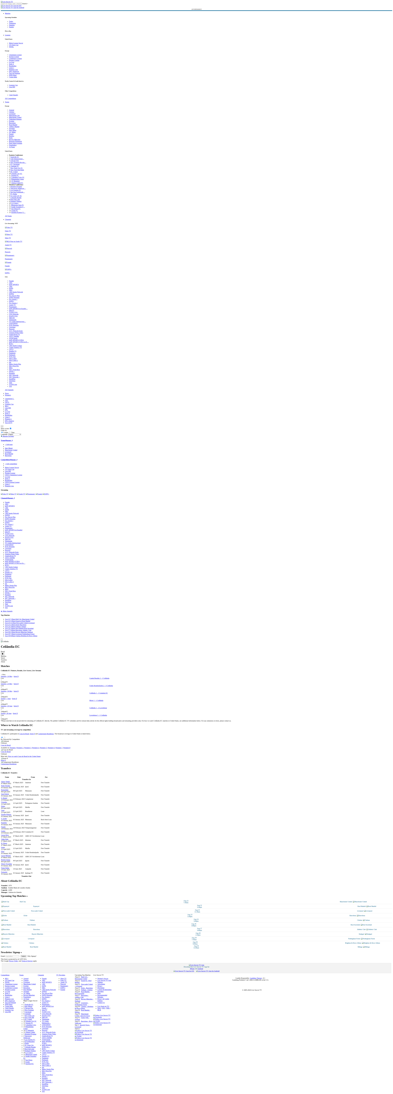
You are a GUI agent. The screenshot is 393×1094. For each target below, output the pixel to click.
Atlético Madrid (14, 127)
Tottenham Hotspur (15, 119)
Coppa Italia (13, 77)
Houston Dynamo (16, 186)
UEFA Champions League (13, 475)
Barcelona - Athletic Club (82, 996)
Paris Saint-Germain (15, 143)
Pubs (99, 993)
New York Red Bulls (17, 170)
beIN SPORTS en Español (13, 530)
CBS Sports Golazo (15, 346)
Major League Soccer (16, 43)
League (5, 432)
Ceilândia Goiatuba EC (98, 693)
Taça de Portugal (14, 73)
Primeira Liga (13, 69)
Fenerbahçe (13, 145)
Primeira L (8, 419)
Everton (11, 121)
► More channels (6, 611)
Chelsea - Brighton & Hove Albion (84, 1007)
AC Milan (12, 132)
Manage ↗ (9, 440)
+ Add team (9, 444)
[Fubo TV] (5, 494)
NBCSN (12, 318)
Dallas (27, 1043)
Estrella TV (13, 351)
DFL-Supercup (14, 71)
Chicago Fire (14, 161)
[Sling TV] (13, 494)
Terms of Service (27, 961)
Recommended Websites (102, 996)
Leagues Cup (13, 85)
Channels (8, 219)
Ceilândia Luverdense (98, 708)
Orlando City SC (16, 173)
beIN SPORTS (14, 284)
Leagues (7, 35)
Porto (11, 138)
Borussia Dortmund (15, 141)
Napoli (11, 134)
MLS (6, 406)
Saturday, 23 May (6, 684)
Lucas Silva (5, 835)
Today (11, 21)
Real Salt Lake (15, 199)
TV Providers (60, 975)
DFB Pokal (12, 75)
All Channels (9, 390)
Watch (3, 658)
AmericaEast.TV (14, 334)
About (3, 662)
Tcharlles (4, 802)
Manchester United (15, 117)
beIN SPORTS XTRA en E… (19, 342)
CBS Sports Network (16, 292)
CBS (10, 286)
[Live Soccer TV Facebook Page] (84, 1032)
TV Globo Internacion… (46, 1022)
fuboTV (11, 310)
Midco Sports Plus (15, 364)
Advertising (101, 984)
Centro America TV (15, 347)
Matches (7, 13)
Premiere (12, 373)
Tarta (2, 810)
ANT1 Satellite (14, 336)
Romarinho (4, 790)
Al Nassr (12, 147)
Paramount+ (13, 307)
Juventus (12, 128)
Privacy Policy (13, 961)
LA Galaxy (14, 203)
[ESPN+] (46, 494)
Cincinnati (28, 1012)
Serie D (16, 676)
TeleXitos (12, 381)
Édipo (3, 806)
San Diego (28, 1060)
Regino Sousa (5, 860)
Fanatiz (11, 281)
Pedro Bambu (5, 786)
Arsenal (11, 110)
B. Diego (4, 843)
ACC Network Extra (16, 331)
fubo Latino (13, 358)
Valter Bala (4, 839)
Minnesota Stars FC (17, 205)
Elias (2, 851)
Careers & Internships (104, 990)
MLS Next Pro (14, 366)
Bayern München (14, 139)
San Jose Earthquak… (17, 192)
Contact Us (101, 1002)
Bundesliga (12, 66)
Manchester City (14, 115)
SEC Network (13, 375)
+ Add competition (11, 464)
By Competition (14, 739)
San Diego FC (16, 209)
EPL (6, 410)
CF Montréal (15, 181)
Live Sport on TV (103, 1006)
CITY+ (11, 349)
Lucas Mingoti (6, 856)
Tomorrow (12, 23)
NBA (99, 1008)
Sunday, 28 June (6, 713)
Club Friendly (13, 95)
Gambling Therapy (256, 978)
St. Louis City (29, 1045)
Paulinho (4, 823)
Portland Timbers (15, 201)
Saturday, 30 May (6, 691)
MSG (11, 368)
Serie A (11, 64)
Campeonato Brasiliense (46, 734)
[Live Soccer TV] (7, 2)
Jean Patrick (5, 794)
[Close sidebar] (1, 639)
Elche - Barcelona (87, 988)
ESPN (11, 288)
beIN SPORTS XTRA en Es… (15, 563)
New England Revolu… (18, 162)
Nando (3, 827)
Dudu (3, 847)
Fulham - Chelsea (86, 990)
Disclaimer (100, 988)
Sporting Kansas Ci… (18, 212)
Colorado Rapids (15, 198)
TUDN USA (13, 312)
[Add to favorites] (2, 654)
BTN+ (11, 344)
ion (10, 362)
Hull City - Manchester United (81, 978)
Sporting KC (29, 1064)
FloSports (12, 355)
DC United (14, 172)
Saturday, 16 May (6, 676)
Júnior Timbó (5, 782)
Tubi (10, 383)
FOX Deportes (14, 325)
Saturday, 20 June (6, 706)
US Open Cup (13, 45)
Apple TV (12, 305)
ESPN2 (11, 294)
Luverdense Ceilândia (98, 715)
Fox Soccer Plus (14, 296)
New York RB (29, 1017)
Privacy (99, 986)
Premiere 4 (35, 748)
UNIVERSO (13, 323)
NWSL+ (12, 371)
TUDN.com (13, 384)
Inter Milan (12, 130)
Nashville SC (14, 157)
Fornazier (4, 872)
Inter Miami (28, 1006)
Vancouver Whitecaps (27, 1037)
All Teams (8, 216)
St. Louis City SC (16, 196)
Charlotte (28, 1014)
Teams (7, 102)
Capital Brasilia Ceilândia (99, 678)
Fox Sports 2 (13, 303)
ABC (11, 283)
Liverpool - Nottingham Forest (81, 1004)
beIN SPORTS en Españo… (18, 309)
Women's (8, 395)
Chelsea (11, 112)
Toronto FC (15, 175)
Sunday (11, 27)
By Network (5, 739)
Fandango (12, 353)
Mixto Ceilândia (96, 700)
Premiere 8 (66, 748)
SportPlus (12, 379)
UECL (7, 402)
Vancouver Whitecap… (18, 188)
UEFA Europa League (12, 482)
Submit (23, 956)
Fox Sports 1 (13, 299)
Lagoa (3, 831)
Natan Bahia (5, 868)
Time (12, 432)
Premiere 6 (51, 748)
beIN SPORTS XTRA (16, 340)
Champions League (15, 55)
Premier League (14, 60)
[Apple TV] (21, 494)
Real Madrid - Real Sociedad (82, 992)
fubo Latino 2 (13, 360)
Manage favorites (8, 436)
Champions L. (9, 399)
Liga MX (12, 87)
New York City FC (16, 168)
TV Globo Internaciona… (17, 321)
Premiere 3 (27, 748)
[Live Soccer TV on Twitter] (84, 1036)
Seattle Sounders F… (18, 207)
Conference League (15, 58)
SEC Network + (14, 377)
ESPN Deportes (14, 297)
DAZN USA (13, 316)
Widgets (100, 982)
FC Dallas (13, 194)
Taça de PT (8, 423)
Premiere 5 (43, 748)
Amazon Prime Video (16, 333)
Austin (27, 1062)
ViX (10, 386)
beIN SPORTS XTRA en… (47, 1046)
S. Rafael (4, 798)
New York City (30, 1016)
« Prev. (3, 674)
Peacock (11, 329)
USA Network (13, 314)
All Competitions (10, 98)
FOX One (12, 357)
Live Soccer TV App (104, 980)
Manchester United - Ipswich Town (82, 1015)
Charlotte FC (14, 166)
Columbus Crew (30, 1025)
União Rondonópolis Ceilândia (101, 686)
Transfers (4, 660)
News (7, 393)
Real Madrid (13, 125)
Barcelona (12, 123)
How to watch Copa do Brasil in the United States (24, 756)
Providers (100, 991)
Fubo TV (63, 980)
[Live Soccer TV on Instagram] (84, 1040)
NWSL (11, 47)
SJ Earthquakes (30, 1041)
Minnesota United (31, 1054)
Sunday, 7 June (6, 698)
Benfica (11, 136)
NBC (11, 290)
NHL (108, 1008)
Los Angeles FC (15, 190)
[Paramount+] (30, 494)
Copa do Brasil (24, 734)
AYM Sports (13, 338)
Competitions (5, 460)
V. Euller (4, 819)
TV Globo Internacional (13, 543)
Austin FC (14, 210)
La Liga (11, 62)
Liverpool (12, 114)
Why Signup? (31, 956)
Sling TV (63, 978)
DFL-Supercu (9, 421)
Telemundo (12, 320)
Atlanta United (30, 1032)
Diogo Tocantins (6, 864)
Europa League (14, 57)
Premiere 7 (58, 748)
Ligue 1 (11, 68)
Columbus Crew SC (17, 177)
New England (29, 1010)
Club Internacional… (17, 159)
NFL (103, 1008)
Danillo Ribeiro (6, 814)
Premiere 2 (19, 748)
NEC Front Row (14, 370)
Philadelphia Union (17, 179)
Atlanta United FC (17, 183)
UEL (6, 400)
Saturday (12, 25)
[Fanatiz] (39, 494)
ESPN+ (11, 301)
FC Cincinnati (15, 164)
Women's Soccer (102, 978)
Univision (12, 327)
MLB (99, 1010)
